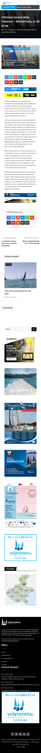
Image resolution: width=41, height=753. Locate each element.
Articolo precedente (9, 238)
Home (5, 29)
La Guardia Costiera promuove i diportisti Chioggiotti (9, 243)
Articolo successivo (31, 238)
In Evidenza (12, 29)
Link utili (4, 661)
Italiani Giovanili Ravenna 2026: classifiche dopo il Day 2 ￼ (20, 685)
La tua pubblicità (7, 658)
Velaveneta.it (6, 655)
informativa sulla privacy (11, 641)
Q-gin (23, 747)
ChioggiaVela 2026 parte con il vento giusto (15, 690)
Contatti (4, 665)
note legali (28, 635)
